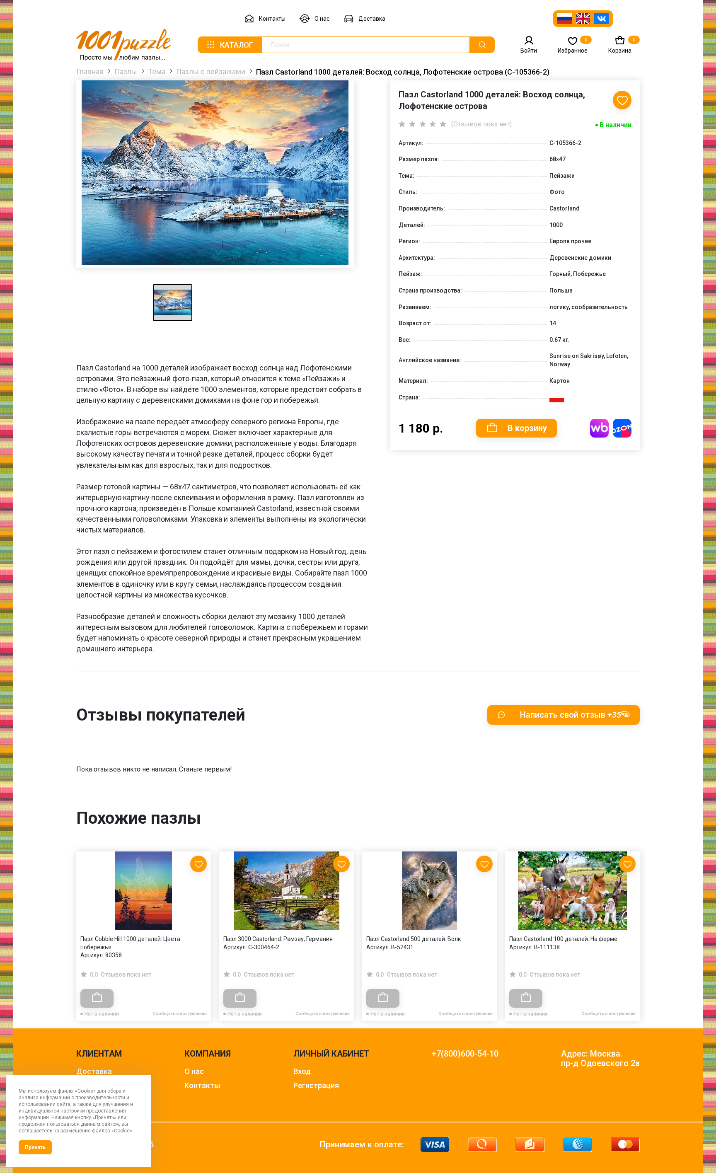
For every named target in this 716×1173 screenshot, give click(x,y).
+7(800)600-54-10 (465, 1054)
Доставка (371, 18)
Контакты (272, 18)
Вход (302, 1071)
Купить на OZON (622, 428)
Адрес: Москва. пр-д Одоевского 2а (600, 1058)
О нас (321, 18)
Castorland (564, 208)
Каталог (236, 45)
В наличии (615, 125)
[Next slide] (629, 918)
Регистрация (316, 1085)
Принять (35, 1147)
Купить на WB (599, 428)
